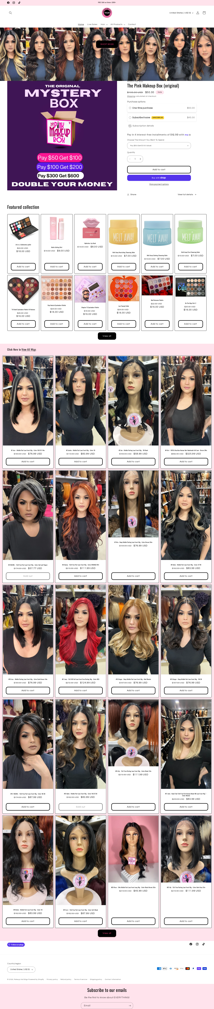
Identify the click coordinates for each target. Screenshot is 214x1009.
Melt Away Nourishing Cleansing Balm (124, 252)
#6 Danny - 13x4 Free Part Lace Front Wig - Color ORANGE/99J (80, 565)
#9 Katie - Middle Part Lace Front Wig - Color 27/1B (186, 565)
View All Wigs (29, 349)
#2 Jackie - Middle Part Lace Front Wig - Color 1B (80, 450)
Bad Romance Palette (157, 300)
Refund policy (66, 979)
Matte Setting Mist (56, 247)
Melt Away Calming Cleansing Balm (157, 255)
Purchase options (136, 102)
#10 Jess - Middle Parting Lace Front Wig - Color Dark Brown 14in (27, 679)
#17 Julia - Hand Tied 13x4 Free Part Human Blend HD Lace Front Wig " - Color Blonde (186, 794)
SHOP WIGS (107, 44)
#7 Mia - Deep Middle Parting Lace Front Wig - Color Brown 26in (133, 542)
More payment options (159, 184)
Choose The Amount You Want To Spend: (146, 140)
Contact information (113, 979)
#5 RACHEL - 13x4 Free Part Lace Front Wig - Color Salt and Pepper (27, 565)
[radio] (130, 108)
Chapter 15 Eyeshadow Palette (90, 307)
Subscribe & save (147, 117)
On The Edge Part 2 (190, 303)
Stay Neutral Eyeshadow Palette (57, 305)
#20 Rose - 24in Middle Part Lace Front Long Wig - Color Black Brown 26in (133, 887)
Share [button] (133, 194)
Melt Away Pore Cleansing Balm (190, 252)
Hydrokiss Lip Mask (90, 243)
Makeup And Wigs (21, 979)
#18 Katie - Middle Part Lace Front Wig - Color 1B (27, 910)
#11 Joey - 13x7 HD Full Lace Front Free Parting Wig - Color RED (80, 679)
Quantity (131, 152)
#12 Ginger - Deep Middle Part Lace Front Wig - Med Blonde (133, 679)
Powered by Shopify (36, 979)
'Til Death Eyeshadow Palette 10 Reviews (23, 309)
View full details (185, 194)
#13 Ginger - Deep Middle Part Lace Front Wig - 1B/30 (186, 679)
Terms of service (80, 979)
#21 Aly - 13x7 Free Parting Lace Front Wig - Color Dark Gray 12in (186, 887)
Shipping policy (96, 979)
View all (107, 336)
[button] (10, 13)
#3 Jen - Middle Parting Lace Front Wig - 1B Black (133, 450)
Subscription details (143, 126)
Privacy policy (52, 979)
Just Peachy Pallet (123, 306)
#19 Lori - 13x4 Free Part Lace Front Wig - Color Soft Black (80, 910)
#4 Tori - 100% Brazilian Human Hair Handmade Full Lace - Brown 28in (186, 450)
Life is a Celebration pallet (23, 245)
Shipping (131, 96)
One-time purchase (142, 108)
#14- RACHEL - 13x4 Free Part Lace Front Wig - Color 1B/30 (27, 794)
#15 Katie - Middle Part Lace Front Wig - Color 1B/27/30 (80, 794)
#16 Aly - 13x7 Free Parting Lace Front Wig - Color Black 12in (133, 771)
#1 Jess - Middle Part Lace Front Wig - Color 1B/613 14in (28, 450)
